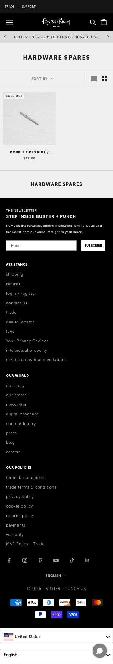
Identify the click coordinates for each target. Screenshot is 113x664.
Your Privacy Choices (27, 341)
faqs (10, 331)
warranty (15, 535)
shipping (15, 274)
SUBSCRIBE (93, 245)
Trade (9, 6)
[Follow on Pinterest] (40, 560)
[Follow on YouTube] (56, 560)
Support (29, 6)
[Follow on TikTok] (72, 560)
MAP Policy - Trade (25, 544)
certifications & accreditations (36, 360)
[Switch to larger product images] (94, 78)
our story (15, 386)
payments (15, 525)
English (53, 575)
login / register (21, 293)
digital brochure (22, 414)
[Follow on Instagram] (25, 560)
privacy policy (20, 497)
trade (11, 312)
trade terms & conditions (31, 487)
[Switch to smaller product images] (104, 78)
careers (13, 452)
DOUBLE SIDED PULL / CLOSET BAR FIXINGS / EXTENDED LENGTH (29, 152)
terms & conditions (25, 478)
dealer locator (20, 322)
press (11, 433)
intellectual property (26, 350)
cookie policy (19, 506)
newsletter (16, 405)
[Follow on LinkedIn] (87, 560)
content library (21, 424)
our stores (16, 395)
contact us (16, 303)
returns (13, 284)
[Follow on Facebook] (9, 560)
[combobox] (56, 637)
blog (10, 442)
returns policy (20, 516)
